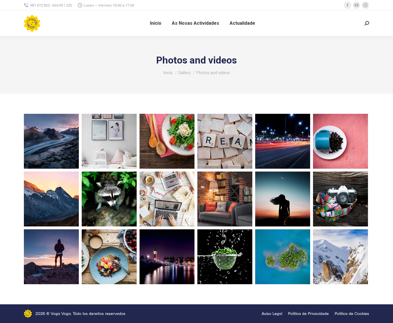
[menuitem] (156, 23)
